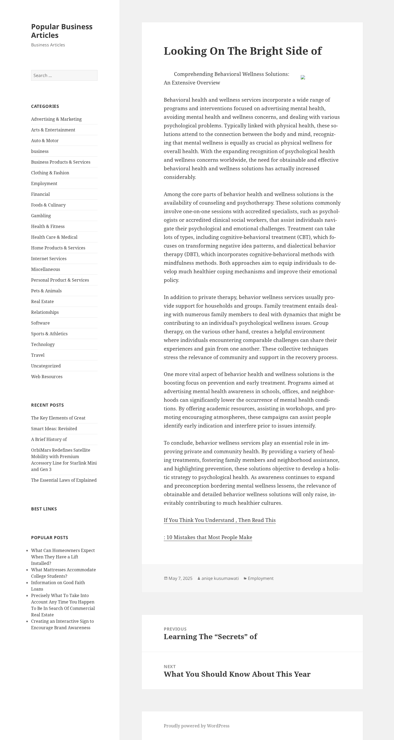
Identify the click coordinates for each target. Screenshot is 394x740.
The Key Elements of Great (58, 418)
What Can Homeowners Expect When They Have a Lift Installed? (63, 556)
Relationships (45, 312)
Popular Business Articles (61, 30)
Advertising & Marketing (56, 119)
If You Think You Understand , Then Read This (220, 520)
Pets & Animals (46, 291)
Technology (43, 344)
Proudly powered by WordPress (196, 726)
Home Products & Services (58, 248)
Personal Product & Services (60, 280)
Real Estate (42, 301)
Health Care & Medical (54, 237)
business (40, 151)
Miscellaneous (45, 269)
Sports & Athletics (49, 334)
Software (40, 323)
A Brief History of (49, 439)
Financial (40, 194)
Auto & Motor (45, 140)
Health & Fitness (48, 226)
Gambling (41, 216)
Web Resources (46, 377)
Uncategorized (46, 366)
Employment (44, 183)
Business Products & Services (60, 162)
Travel (37, 355)
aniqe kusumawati (220, 578)
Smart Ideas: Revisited (54, 429)
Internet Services (48, 259)
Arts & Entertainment (53, 130)
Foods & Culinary (48, 205)
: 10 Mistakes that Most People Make (208, 537)
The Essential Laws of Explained (64, 480)
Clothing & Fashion (50, 173)
